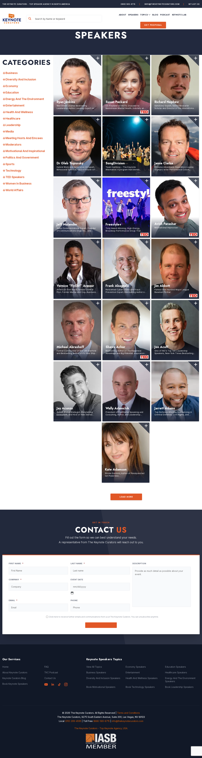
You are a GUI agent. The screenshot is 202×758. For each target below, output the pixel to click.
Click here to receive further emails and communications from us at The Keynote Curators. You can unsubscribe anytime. (104, 617)
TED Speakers (15, 177)
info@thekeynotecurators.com (162, 4)
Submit (101, 625)
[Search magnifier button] (29, 18)
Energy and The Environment (25, 99)
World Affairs (14, 190)
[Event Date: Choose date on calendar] (72, 592)
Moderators (13, 144)
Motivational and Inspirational (25, 151)
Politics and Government (22, 157)
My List (194, 4)
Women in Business (19, 183)
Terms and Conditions (128, 712)
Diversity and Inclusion (21, 79)
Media (10, 131)
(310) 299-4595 (73, 721)
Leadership (13, 125)
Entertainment (15, 105)
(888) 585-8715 (128, 4)
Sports (10, 164)
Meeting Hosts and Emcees (24, 138)
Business (12, 73)
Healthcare (13, 118)
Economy (12, 86)
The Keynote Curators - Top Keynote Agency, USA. (101, 728)
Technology (13, 170)
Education (12, 92)
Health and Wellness (19, 112)
